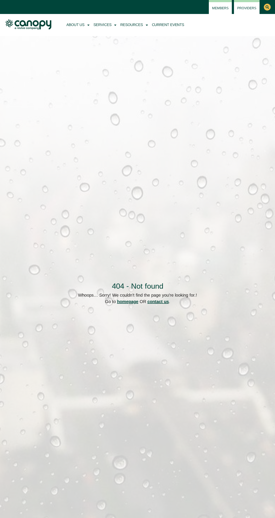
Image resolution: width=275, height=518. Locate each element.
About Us (75, 25)
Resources (131, 25)
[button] (267, 7)
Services (102, 25)
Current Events (168, 25)
